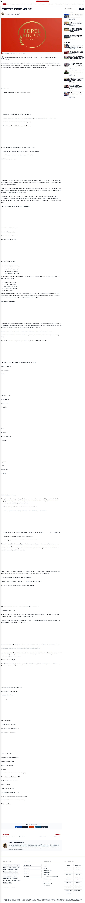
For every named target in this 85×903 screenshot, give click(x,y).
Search (81, 8)
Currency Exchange (77, 890)
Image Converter (78, 865)
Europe (4, 871)
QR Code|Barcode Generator (78, 869)
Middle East (11, 873)
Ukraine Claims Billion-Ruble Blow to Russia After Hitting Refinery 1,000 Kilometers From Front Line (76, 46)
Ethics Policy (46, 874)
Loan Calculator (68, 887)
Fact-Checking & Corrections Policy (51, 876)
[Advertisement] (31, 74)
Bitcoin (4, 867)
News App (46, 878)
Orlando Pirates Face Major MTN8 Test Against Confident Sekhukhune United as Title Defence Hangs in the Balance (76, 58)
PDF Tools (68, 865)
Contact (45, 868)
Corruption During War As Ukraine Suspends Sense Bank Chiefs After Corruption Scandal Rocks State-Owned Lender (76, 16)
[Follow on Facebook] (17, 13)
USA (19, 880)
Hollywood (10, 871)
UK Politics (8, 880)
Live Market (68, 885)
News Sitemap (14, 887)
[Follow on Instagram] (22, 13)
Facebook (19, 827)
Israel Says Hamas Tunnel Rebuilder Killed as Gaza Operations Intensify (76, 52)
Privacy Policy (46, 881)
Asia (7, 865)
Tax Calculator (77, 887)
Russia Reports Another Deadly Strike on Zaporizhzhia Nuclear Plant (75, 36)
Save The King (68, 879)
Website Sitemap (6, 887)
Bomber (68, 877)
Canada (9, 867)
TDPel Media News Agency (42, 1)
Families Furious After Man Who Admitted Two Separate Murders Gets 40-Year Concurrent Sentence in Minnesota (76, 94)
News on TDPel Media (48, 879)
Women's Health (78, 885)
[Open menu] (1, 1)
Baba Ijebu (17, 865)
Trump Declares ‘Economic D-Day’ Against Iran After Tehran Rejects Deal (76, 23)
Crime (4, 869)
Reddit (32, 827)
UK (3, 880)
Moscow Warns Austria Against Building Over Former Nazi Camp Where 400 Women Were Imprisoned (75, 30)
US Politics (14, 880)
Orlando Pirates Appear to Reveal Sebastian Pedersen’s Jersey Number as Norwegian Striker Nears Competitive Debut (76, 65)
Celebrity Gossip (16, 867)
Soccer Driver (68, 882)
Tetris (78, 879)
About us (45, 864)
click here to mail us (76, 900)
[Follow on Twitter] (15, 13)
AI (3, 865)
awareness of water (14, 63)
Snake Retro (68, 874)
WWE (10, 882)
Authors (45, 866)
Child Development (68, 890)
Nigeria (16, 873)
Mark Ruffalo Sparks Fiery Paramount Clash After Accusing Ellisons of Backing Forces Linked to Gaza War (76, 87)
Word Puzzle (78, 871)
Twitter (25, 827)
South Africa (15, 878)
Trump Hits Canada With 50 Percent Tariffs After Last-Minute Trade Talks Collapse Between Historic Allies (76, 80)
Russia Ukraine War (7, 878)
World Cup (5, 882)
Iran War (15, 871)
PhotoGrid (68, 871)
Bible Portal (78, 882)
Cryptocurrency (10, 869)
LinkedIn (38, 827)
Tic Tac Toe (78, 874)
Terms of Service (47, 885)
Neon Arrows (78, 877)
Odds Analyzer (68, 893)
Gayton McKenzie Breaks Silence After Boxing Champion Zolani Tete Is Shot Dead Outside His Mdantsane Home (76, 72)
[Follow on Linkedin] (20, 13)
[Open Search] (83, 1)
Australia (11, 865)
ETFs (16, 869)
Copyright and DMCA (48, 870)
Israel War (5, 873)
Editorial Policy (47, 872)
